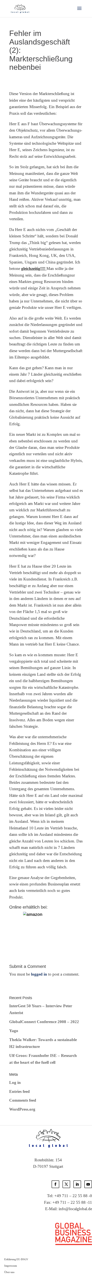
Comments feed (22, 1100)
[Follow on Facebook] (55, 1184)
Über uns (9, 1272)
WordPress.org (22, 1109)
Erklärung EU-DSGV (16, 1259)
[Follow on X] (66, 1184)
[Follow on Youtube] (88, 1184)
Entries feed (19, 1091)
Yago (13, 1030)
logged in (39, 974)
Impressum (10, 1265)
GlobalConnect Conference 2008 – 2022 (44, 1021)
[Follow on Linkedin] (77, 1184)
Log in (15, 1082)
